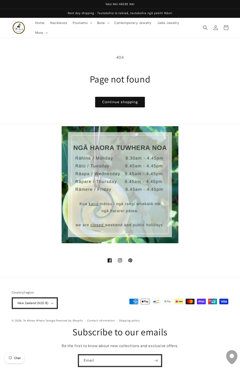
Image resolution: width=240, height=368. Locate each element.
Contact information (101, 320)
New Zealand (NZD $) (33, 303)
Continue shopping (120, 102)
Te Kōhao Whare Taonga (39, 320)
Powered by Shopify (69, 320)
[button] (82, 23)
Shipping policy (129, 320)
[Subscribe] (156, 360)
